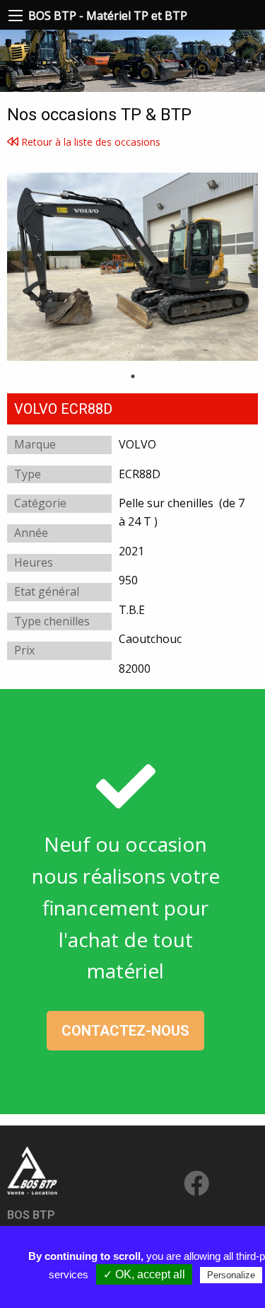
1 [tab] (133, 376)
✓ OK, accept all (144, 1274)
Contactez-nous (125, 1030)
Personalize (231, 1275)
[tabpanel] (132, 267)
